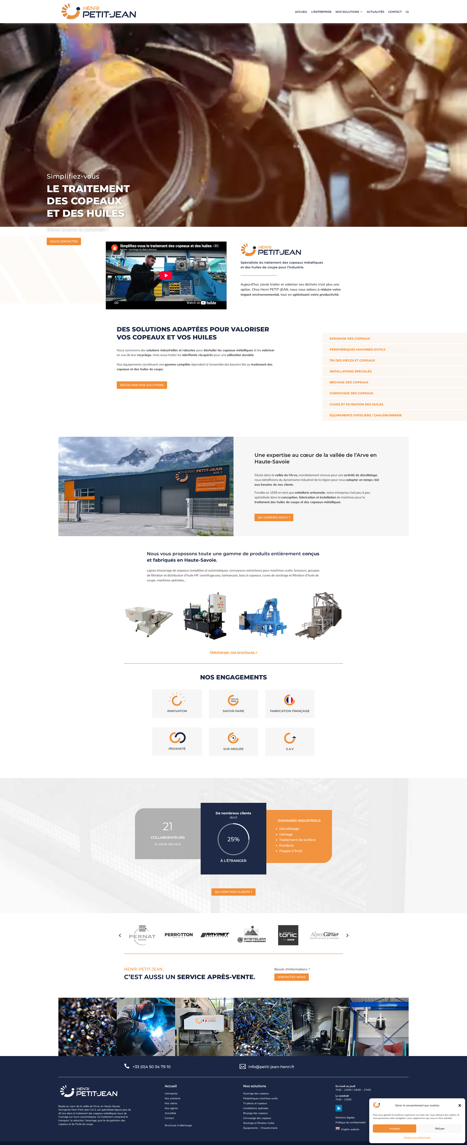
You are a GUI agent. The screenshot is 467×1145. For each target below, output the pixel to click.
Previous (120, 935)
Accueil (301, 11)
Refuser (440, 1128)
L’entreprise (321, 11)
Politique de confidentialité (417, 1137)
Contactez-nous (292, 977)
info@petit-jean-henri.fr (271, 1066)
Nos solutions (347, 11)
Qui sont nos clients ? (233, 892)
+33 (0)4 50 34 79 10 (152, 1066)
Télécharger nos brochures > (233, 652)
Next (347, 935)
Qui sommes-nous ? (274, 517)
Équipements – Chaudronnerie (260, 1127)
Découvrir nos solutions (142, 385)
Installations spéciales (255, 1108)
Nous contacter (64, 241)
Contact (395, 11)
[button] (460, 1105)
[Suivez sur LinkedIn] (338, 1108)
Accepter (394, 1128)
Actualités (375, 11)
